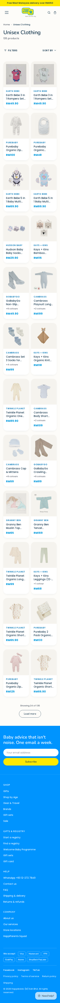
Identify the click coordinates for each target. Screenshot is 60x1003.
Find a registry (11, 843)
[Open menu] (6, 12)
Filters (13, 50)
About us (8, 918)
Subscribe (31, 761)
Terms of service (30, 976)
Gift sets (8, 815)
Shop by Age (10, 797)
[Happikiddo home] (28, 12)
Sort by (47, 50)
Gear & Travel (11, 803)
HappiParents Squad (15, 936)
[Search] (49, 12)
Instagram (23, 970)
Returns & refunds (13, 901)
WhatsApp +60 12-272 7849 (19, 877)
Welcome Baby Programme (19, 849)
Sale (5, 821)
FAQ (5, 890)
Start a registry (11, 837)
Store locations (12, 930)
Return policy (49, 976)
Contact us (9, 884)
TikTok (36, 970)
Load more (30, 713)
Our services (10, 924)
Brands (7, 809)
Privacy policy (10, 976)
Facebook (8, 970)
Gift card (8, 861)
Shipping (8, 982)
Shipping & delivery (14, 895)
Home (6, 24)
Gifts (6, 791)
